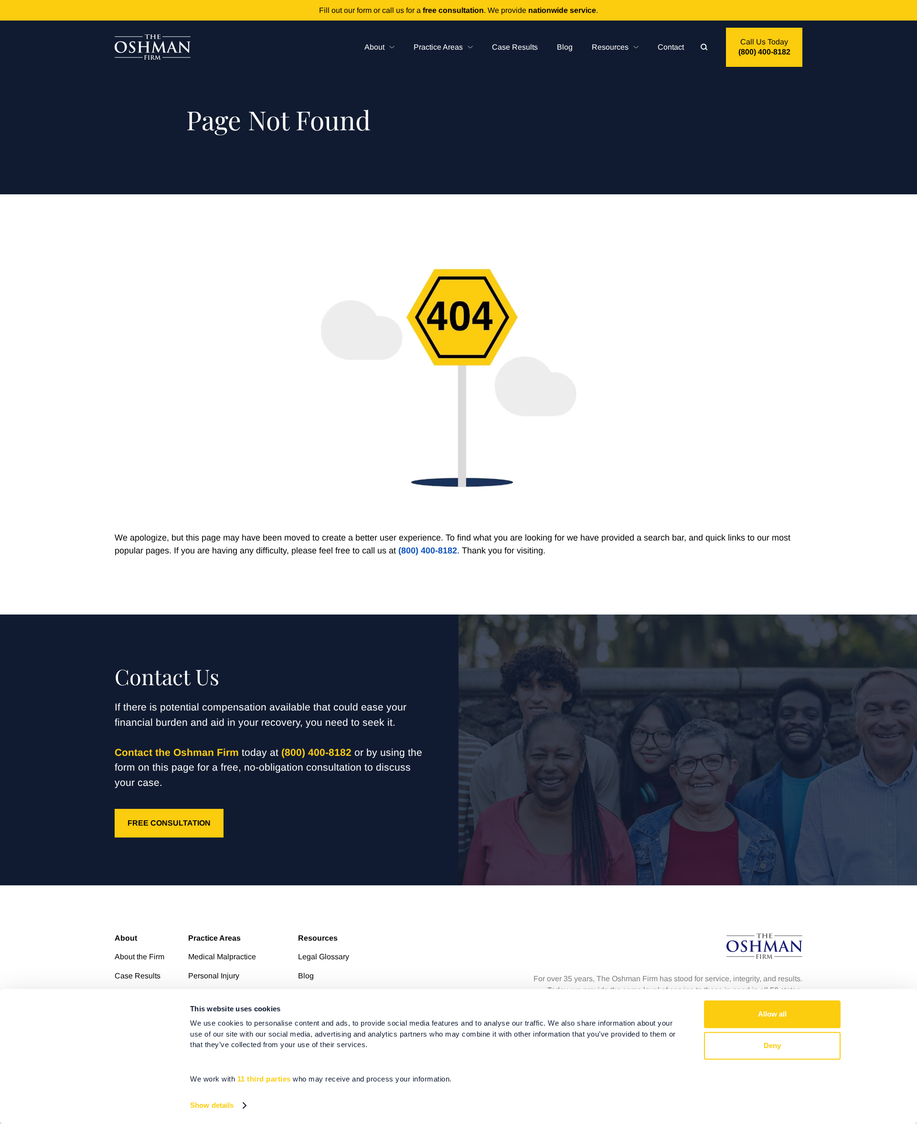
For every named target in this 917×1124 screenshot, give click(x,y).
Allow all (772, 1014)
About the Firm (139, 957)
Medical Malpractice (222, 957)
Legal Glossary (323, 957)
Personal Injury (213, 976)
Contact (671, 47)
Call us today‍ (764, 47)
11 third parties (264, 1079)
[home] (153, 47)
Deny (772, 1045)
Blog (565, 47)
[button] (379, 47)
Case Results (515, 47)
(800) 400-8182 (427, 550)
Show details (212, 1105)
